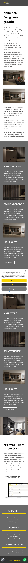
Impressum (17, 291)
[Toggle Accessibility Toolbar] (2, 559)
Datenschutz (11, 291)
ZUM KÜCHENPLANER (12, 477)
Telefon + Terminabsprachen (14, 534)
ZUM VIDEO (9, 262)
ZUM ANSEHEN (10, 409)
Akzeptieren (14, 280)
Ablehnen (14, 285)
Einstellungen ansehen (14, 289)
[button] (26, 271)
